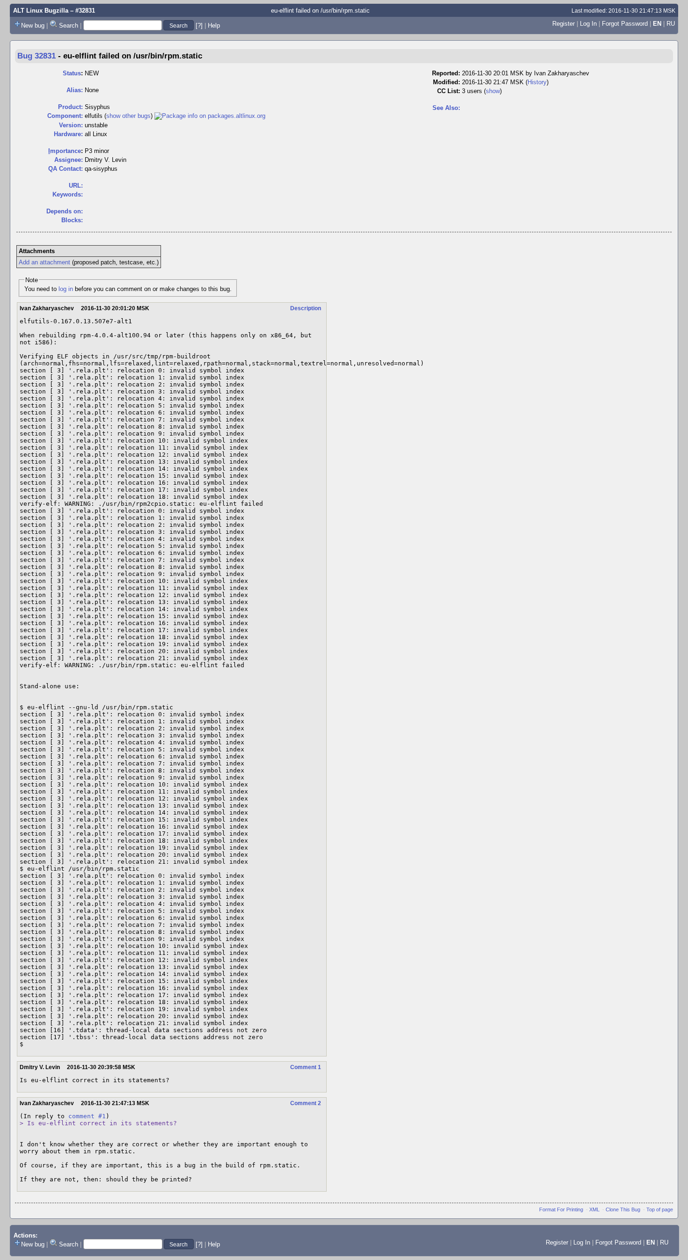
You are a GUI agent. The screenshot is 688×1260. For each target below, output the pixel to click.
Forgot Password (625, 23)
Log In (588, 23)
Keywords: (67, 194)
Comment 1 (305, 1067)
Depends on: (64, 211)
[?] (199, 25)
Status (72, 73)
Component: (65, 115)
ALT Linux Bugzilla (40, 10)
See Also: (446, 107)
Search (68, 25)
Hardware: (68, 134)
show (493, 91)
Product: (70, 106)
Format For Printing (561, 1209)
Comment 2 (305, 1103)
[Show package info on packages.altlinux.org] (209, 115)
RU (670, 23)
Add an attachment (44, 262)
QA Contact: (65, 168)
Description (305, 308)
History (537, 82)
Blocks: (72, 220)
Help (214, 25)
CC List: (448, 91)
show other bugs (128, 115)
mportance (64, 150)
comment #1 (87, 1116)
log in (66, 288)
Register (563, 23)
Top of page (659, 1209)
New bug (32, 25)
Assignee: (68, 159)
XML (594, 1209)
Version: (71, 125)
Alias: (74, 90)
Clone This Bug (623, 1209)
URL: (76, 185)
